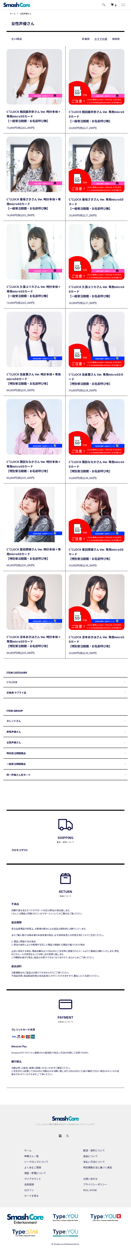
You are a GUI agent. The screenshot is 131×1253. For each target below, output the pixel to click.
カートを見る (31, 1195)
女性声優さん (25, 13)
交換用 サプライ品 (16, 692)
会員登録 (29, 1184)
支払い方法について (94, 1161)
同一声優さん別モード (19, 774)
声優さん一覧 (31, 1156)
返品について (90, 1156)
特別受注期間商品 (16, 753)
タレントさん (14, 720)
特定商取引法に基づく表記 (97, 1167)
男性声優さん (14, 731)
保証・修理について (35, 1173)
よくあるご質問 (32, 1167)
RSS (85, 1190)
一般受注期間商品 (16, 764)
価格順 (116, 39)
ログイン (29, 1190)
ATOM (93, 1190)
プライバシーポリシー (95, 1184)
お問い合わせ (90, 1178)
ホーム (12, 13)
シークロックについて (36, 1161)
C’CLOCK (12, 682)
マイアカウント (32, 1178)
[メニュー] (123, 5)
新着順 (86, 39)
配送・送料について (94, 1150)
